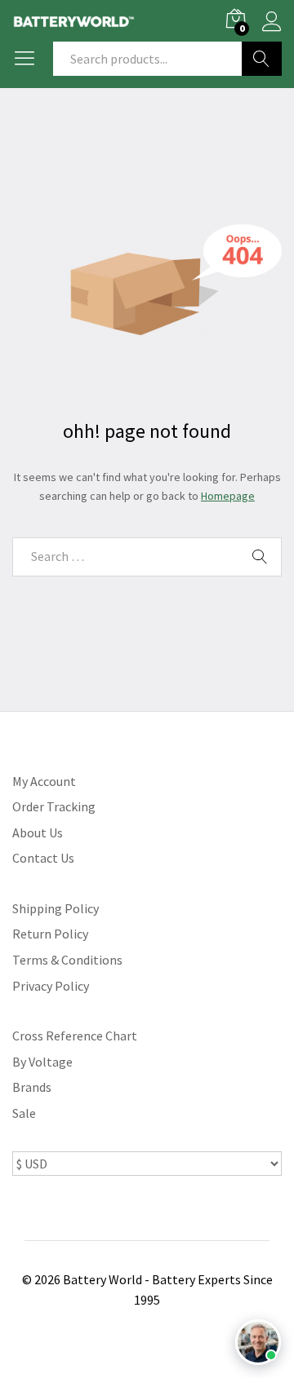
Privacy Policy (50, 986)
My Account (44, 781)
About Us (37, 832)
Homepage (228, 495)
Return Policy (50, 933)
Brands (31, 1087)
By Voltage (42, 1061)
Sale (24, 1113)
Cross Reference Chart (74, 1035)
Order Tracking (54, 806)
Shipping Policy (55, 908)
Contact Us (43, 858)
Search (262, 59)
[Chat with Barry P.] (258, 1342)
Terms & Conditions (67, 960)
